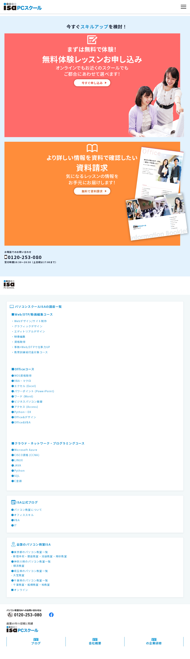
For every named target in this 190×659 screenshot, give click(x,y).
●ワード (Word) (22, 396)
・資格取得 (18, 342)
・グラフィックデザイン (26, 326)
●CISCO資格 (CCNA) (25, 455)
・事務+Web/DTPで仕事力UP (30, 347)
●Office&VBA (21, 422)
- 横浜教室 (17, 566)
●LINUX (17, 460)
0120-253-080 (25, 257)
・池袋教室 (46, 556)
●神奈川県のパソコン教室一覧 (31, 561)
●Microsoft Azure (24, 450)
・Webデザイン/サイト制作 (29, 321)
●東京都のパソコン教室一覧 (29, 552)
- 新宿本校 (17, 556)
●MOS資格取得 (21, 375)
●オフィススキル (22, 515)
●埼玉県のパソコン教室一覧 (29, 571)
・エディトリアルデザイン (28, 331)
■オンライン (19, 590)
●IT (14, 525)
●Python (18, 470)
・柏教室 (44, 584)
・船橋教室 (31, 584)
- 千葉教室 (17, 584)
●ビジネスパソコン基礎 (26, 401)
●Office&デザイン (23, 417)
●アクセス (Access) (24, 407)
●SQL (15, 476)
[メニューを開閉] (183, 7)
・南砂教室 (60, 556)
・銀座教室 (31, 556)
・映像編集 (18, 336)
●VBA (15, 520)
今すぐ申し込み (92, 83)
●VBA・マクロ (21, 381)
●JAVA (16, 465)
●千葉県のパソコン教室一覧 (29, 580)
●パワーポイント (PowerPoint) (32, 391)
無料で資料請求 (92, 191)
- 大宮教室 (17, 575)
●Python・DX (21, 412)
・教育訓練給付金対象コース (29, 352)
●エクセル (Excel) (23, 386)
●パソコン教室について (26, 510)
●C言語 (16, 481)
